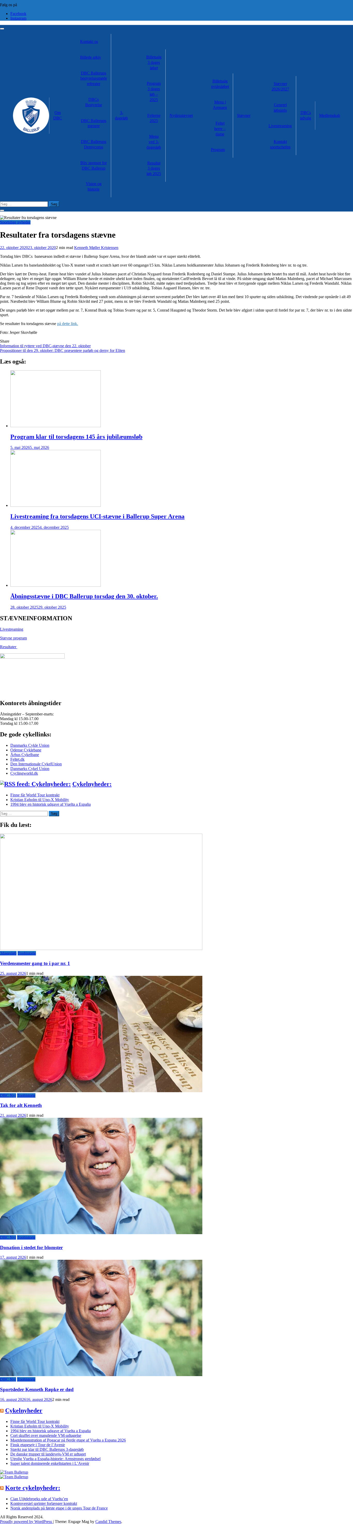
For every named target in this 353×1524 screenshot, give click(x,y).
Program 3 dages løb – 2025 (154, 91)
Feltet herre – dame (220, 128)
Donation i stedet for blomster (31, 1247)
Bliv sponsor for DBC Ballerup (93, 165)
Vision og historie (94, 186)
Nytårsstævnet (181, 115)
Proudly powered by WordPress (26, 1521)
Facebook (18, 13)
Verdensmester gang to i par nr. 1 (35, 963)
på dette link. (67, 323)
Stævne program (13, 638)
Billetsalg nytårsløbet (220, 84)
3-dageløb (121, 115)
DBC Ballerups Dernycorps (93, 144)
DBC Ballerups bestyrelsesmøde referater (93, 78)
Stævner (243, 115)
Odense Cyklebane (25, 750)
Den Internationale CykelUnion (36, 764)
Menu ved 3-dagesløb (154, 141)
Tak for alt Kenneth (21, 1105)
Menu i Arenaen (220, 105)
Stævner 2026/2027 (280, 86)
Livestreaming (280, 126)
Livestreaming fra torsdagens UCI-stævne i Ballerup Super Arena (97, 516)
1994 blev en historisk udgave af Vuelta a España (50, 804)
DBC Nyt (8, 1095)
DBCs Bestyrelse (93, 102)
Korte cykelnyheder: (32, 1487)
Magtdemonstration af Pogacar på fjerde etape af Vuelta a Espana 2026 (68, 1440)
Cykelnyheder (23, 1410)
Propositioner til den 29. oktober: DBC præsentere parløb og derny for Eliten (62, 350)
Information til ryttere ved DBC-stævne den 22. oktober (45, 346)
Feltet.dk (17, 759)
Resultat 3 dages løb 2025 (154, 168)
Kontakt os (89, 41)
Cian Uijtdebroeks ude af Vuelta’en (39, 1499)
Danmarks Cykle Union (29, 745)
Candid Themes (108, 1521)
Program (218, 149)
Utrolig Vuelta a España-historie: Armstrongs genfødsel (55, 1459)
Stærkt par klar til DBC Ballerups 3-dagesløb (47, 1449)
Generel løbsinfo (280, 107)
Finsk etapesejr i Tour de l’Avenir (37, 1445)
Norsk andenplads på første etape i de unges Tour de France (59, 1508)
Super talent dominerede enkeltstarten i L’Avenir (49, 1463)
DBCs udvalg (305, 115)
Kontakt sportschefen (280, 144)
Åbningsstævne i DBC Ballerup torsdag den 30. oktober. (84, 596)
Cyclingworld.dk (24, 773)
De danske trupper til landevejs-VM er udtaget (48, 1454)
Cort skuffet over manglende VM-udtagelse (45, 1435)
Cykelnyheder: (92, 784)
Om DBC (57, 115)
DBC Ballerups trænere (93, 123)
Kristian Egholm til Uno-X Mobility (39, 799)
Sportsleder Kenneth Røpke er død (37, 1389)
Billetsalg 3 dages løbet (154, 62)
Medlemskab (329, 115)
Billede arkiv (90, 57)
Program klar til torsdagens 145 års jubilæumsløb (76, 436)
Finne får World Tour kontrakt (34, 795)
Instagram (18, 18)
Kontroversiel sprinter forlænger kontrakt (43, 1503)
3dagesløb (8, 953)
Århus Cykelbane (24, 754)
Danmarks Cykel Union (29, 768)
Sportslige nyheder (15, 222)
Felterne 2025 (153, 118)
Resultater (8, 647)
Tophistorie (27, 953)
